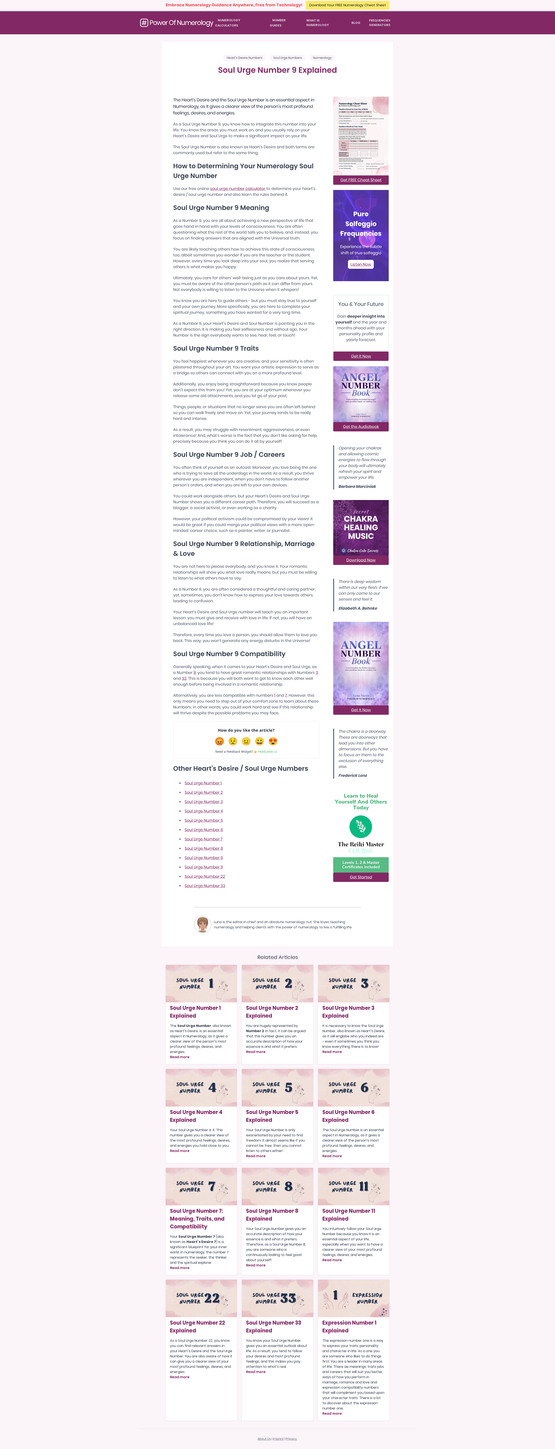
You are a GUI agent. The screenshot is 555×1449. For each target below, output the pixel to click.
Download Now (361, 560)
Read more (179, 1057)
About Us (264, 1439)
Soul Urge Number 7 (204, 839)
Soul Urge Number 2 (204, 792)
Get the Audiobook (361, 426)
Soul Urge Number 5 (204, 820)
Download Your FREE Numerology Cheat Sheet (347, 5)
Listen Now (361, 264)
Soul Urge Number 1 (203, 783)
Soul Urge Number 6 (204, 830)
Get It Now (361, 356)
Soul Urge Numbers (287, 58)
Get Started (361, 877)
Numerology (322, 58)
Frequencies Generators (379, 22)
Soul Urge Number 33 (205, 886)
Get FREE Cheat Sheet (361, 180)
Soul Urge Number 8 (204, 848)
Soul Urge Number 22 (205, 876)
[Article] (201, 983)
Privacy (291, 1439)
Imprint (278, 1439)
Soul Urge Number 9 (204, 858)
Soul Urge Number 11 (204, 867)
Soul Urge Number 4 (204, 811)
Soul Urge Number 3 (204, 802)
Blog (355, 23)
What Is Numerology (317, 22)
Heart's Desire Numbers (244, 58)
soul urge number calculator (237, 188)
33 (184, 678)
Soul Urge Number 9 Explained (277, 70)
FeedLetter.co (267, 751)
